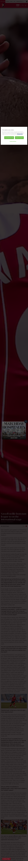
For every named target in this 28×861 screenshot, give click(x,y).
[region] (14, 136)
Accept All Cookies (19, 137)
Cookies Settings (13, 141)
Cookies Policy (19, 134)
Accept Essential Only (9, 137)
